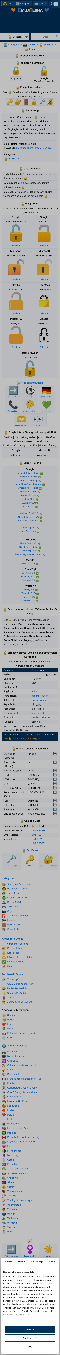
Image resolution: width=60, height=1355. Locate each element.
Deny (30, 1346)
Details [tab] (21, 1261)
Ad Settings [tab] (37, 1261)
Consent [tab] (8, 1261)
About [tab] (52, 1261)
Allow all (30, 1329)
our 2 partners (19, 1276)
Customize (28, 1338)
